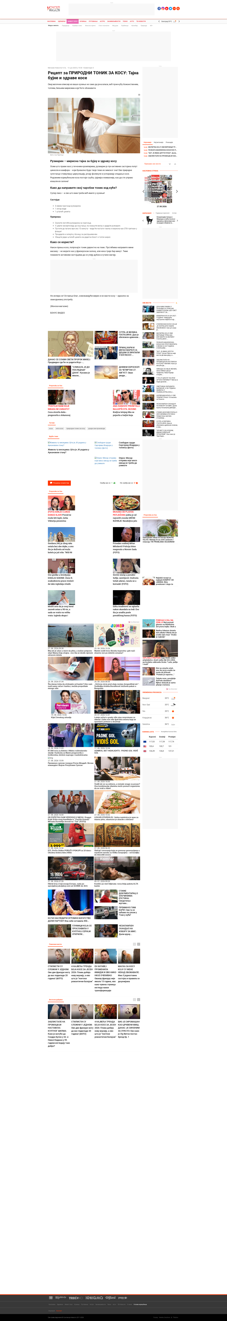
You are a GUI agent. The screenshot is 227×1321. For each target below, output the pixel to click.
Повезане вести (55, 944)
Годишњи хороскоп (162, 213)
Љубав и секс (77, 25)
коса (51, 428)
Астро (102, 21)
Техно (125, 21)
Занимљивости (113, 21)
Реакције (169, 142)
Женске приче (90, 25)
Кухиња (83, 21)
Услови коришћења (140, 1304)
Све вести (146, 303)
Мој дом (115, 25)
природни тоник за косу (75, 428)
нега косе (59, 428)
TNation (175, 1317)
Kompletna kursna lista (169, 731)
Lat (174, 8)
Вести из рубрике (56, 1000)
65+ (151, 25)
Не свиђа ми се (127, 483)
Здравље (61, 21)
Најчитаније (158, 142)
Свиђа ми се (106, 483)
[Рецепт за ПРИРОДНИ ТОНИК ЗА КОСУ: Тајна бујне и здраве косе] (94, 125)
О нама (129, 1304)
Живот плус (72, 21)
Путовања (93, 21)
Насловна (51, 21)
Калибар (134, 25)
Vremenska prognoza (152, 692)
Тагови (52, 423)
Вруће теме (53, 436)
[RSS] (176, 303)
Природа (144, 25)
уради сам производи (96, 428)
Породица (65, 25)
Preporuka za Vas (55, 386)
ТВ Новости (141, 21)
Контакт (59, 1311)
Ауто (132, 21)
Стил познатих (104, 25)
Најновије (147, 142)
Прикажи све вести (152, 164)
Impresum (51, 1311)
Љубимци (124, 25)
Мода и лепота (53, 25)
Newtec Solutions (164, 1317)
